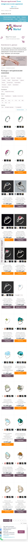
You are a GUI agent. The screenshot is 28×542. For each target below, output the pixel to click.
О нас (16, 19)
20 (9, 102)
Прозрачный (10, 82)
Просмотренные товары (9, 17)
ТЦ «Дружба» (18, 107)
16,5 (9, 100)
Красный (7, 78)
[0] (23, 37)
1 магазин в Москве (14, 8)
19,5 (6, 102)
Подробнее (8, 138)
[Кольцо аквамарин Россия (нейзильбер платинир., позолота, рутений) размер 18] (8, 456)
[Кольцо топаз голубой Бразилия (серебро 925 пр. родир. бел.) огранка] (20, 287)
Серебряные (8, 96)
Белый (3, 82)
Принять (21, 531)
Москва (15, 6)
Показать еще (6, 520)
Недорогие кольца (9, 91)
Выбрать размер (20, 307)
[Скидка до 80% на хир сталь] (14, 61)
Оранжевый (15, 84)
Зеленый (19, 78)
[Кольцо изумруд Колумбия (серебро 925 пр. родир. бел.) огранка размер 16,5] (8, 119)
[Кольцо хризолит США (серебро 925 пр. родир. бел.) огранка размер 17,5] (8, 321)
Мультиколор (5, 87)
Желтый (13, 78)
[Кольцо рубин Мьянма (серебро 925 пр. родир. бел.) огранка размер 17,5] (20, 220)
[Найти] (2, 37)
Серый (9, 84)
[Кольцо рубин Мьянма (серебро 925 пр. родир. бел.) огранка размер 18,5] (8, 153)
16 (5, 100)
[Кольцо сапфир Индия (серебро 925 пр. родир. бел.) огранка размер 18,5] (8, 186)
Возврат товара (22, 21)
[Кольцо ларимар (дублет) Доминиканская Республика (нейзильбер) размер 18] (8, 422)
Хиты (18, 17)
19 (2, 102)
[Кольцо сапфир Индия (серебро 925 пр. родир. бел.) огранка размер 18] (8, 220)
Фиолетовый (15, 80)
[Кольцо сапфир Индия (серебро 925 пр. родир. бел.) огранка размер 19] (8, 287)
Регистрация (12, 36)
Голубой (4, 80)
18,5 (22, 100)
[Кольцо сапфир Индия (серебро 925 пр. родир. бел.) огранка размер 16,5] (20, 186)
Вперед (24, 523)
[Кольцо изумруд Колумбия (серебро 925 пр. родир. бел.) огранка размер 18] (20, 119)
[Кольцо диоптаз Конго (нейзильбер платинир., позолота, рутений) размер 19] (20, 321)
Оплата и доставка (8, 19)
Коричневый (17, 82)
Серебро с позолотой (18, 96)
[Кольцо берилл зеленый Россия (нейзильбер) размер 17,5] (8, 388)
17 (12, 100)
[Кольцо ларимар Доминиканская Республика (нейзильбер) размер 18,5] (8, 355)
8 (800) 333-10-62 (6, 13)
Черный (22, 80)
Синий (9, 80)
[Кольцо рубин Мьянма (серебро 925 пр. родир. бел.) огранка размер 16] (8, 254)
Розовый (4, 84)
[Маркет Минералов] (14, 27)
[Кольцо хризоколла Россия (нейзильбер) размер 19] (20, 355)
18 (19, 100)
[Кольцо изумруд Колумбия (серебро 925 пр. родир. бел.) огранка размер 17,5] (20, 153)
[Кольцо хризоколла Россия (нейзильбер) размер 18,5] (20, 422)
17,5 (16, 100)
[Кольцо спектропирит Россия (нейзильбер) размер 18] (20, 456)
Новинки (24, 17)
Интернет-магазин (9, 107)
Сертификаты (22, 19)
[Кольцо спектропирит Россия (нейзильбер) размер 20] (20, 388)
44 (21, 523)
